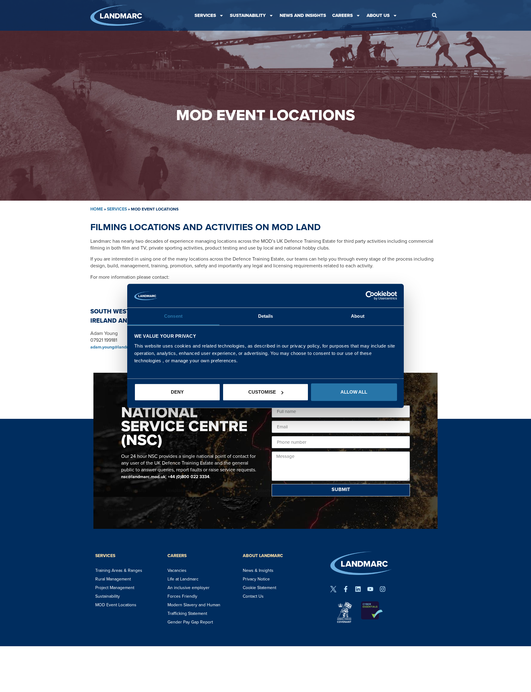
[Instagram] (383, 589)
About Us (378, 15)
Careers (342, 15)
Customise (262, 392)
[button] (434, 15)
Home (96, 209)
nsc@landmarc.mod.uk (143, 477)
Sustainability (248, 15)
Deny (177, 392)
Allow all (353, 392)
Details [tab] (265, 316)
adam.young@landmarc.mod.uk (121, 347)
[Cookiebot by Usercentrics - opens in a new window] (370, 295)
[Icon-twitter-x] (333, 589)
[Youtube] (370, 589)
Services (205, 15)
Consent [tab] (173, 316)
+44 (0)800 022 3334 (188, 477)
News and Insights (303, 15)
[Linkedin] (358, 589)
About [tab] (357, 316)
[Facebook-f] (346, 589)
